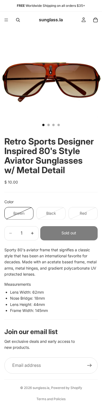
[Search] (18, 20)
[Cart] (95, 20)
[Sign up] (89, 365)
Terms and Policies (51, 399)
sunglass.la (41, 388)
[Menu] (6, 20)
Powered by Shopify (66, 388)
